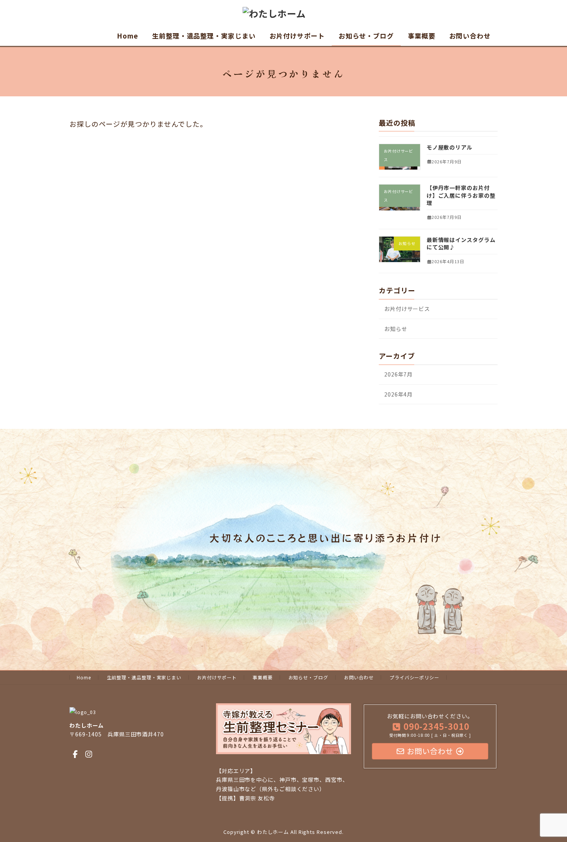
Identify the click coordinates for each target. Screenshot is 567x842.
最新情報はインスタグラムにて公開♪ (461, 243)
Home (84, 677)
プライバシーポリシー (414, 677)
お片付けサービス (407, 309)
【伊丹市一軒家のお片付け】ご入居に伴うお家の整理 (461, 195)
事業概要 (263, 677)
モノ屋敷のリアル (449, 147)
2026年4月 (398, 394)
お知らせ (395, 329)
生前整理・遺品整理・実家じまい (144, 677)
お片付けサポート (217, 677)
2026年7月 (398, 374)
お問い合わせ (359, 677)
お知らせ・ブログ (308, 677)
